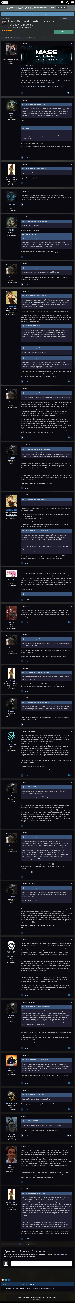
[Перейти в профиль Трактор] (11, 1154)
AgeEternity (11, 177)
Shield (11, 113)
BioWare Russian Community (22, 7)
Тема (19, 1297)
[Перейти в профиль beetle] (4, 22)
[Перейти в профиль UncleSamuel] (11, 736)
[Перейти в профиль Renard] (11, 573)
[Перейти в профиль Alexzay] (11, 196)
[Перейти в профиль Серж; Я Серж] (11, 1095)
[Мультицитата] (22, 93)
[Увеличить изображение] (46, 54)
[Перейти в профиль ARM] (11, 1060)
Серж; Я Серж (11, 1103)
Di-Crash (11, 458)
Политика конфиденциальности (33, 1297)
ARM (11, 1068)
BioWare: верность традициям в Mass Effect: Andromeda (44, 86)
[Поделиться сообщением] (71, 43)
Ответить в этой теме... (21, 1264)
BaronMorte (11, 956)
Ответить (64, 31)
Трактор (11, 1165)
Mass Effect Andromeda (28, 68)
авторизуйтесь (63, 1254)
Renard (11, 580)
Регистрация (61, 7)
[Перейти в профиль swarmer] (11, 1124)
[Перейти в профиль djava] (11, 269)
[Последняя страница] (34, 38)
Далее (30, 37)
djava (11, 277)
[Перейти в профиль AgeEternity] (11, 169)
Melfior (11, 622)
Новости (30, 27)
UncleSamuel (11, 744)
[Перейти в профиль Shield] (11, 105)
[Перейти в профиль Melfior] (11, 613)
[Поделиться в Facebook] (9, 1280)
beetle (15, 27)
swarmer (11, 1134)
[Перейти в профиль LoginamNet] (11, 297)
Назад (7, 37)
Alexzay (11, 204)
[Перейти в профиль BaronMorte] (11, 947)
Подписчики (64, 18)
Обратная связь (51, 1297)
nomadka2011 (53, 80)
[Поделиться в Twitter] (5, 1280)
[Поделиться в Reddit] (2, 1280)
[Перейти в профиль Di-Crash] (11, 450)
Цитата (27, 93)
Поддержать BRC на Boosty (37, 14)
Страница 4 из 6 (42, 37)
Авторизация (7, 18)
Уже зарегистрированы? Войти (43, 7)
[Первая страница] (2, 38)
